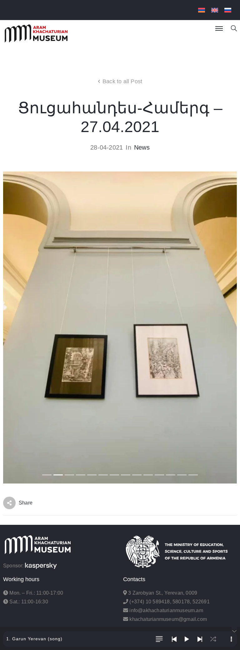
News (142, 147)
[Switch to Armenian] (201, 10)
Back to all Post (122, 81)
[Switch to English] (214, 10)
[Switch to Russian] (227, 10)
